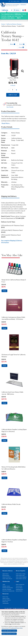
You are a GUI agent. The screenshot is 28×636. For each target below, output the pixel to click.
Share (12, 44)
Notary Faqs (5, 596)
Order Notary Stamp (20, 573)
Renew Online (6, 575)
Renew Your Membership (8, 590)
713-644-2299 (15, 1)
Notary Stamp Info (20, 584)
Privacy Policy (19, 587)
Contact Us (24, 1)
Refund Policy (19, 590)
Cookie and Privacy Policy (16, 628)
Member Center (6, 586)
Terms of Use (5, 628)
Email (21, 44)
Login (4, 584)
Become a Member (7, 589)
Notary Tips (5, 601)
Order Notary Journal (21, 578)
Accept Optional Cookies (9, 630)
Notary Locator (6, 598)
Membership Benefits (8, 587)
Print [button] (20, 47)
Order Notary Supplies (21, 577)
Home (3, 24)
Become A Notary (7, 599)
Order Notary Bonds (7, 578)
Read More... (6, 123)
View (4, 290)
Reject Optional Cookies (9, 633)
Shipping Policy (19, 589)
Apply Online (6, 573)
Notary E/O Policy (7, 577)
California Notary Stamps (13, 24)
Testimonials (6, 603)
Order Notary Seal (20, 575)
